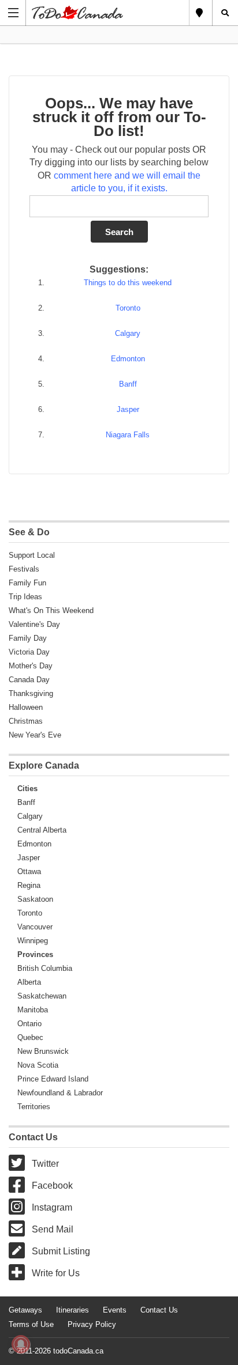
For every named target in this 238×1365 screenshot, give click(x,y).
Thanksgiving (31, 693)
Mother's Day (31, 665)
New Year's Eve (35, 735)
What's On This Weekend (51, 610)
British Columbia (44, 968)
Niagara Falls (128, 434)
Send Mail (52, 1229)
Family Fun (27, 582)
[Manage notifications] (21, 1344)
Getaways (25, 1310)
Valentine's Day (34, 624)
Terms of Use (31, 1324)
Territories (33, 1106)
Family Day (28, 638)
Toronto (128, 308)
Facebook (52, 1185)
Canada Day (29, 679)
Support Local (32, 555)
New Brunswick (43, 1051)
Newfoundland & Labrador (60, 1092)
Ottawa (29, 871)
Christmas (26, 721)
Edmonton (128, 358)
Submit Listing (61, 1251)
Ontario (29, 1023)
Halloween (26, 707)
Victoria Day (29, 652)
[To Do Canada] (108, 12)
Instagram (52, 1207)
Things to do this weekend (128, 282)
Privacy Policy (92, 1324)
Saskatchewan (41, 996)
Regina (28, 885)
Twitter (45, 1164)
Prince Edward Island (52, 1079)
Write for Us (56, 1273)
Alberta (29, 982)
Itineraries (72, 1310)
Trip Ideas (25, 596)
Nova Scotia (37, 1065)
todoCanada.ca (78, 1351)
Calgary (127, 333)
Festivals (24, 569)
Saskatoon (35, 899)
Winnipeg (32, 940)
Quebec (30, 1037)
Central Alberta (41, 830)
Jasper (128, 409)
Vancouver (35, 926)
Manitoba (32, 1009)
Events (115, 1310)
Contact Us (159, 1310)
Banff (128, 384)
